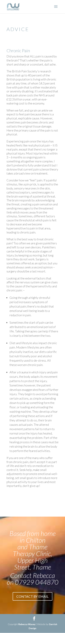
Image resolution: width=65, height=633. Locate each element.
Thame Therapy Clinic (32, 550)
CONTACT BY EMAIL (32, 596)
